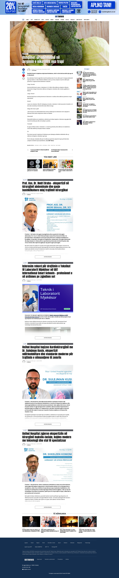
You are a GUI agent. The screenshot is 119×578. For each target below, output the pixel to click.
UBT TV (47, 546)
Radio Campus (86, 19)
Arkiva (67, 559)
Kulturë (47, 19)
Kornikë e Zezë (51, 542)
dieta (41, 145)
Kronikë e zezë (37, 19)
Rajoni (38, 542)
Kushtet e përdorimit (50, 559)
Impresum (39, 559)
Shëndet (52, 19)
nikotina (53, 145)
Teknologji (72, 19)
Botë (32, 19)
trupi (49, 145)
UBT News (34, 70)
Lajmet (27, 19)
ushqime (37, 145)
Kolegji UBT (54, 546)
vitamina (45, 145)
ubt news (58, 145)
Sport (42, 19)
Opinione (62, 19)
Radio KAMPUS (38, 546)
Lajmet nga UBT (79, 19)
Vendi (32, 542)
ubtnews (29, 194)
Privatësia (60, 559)
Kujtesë (67, 19)
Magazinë (57, 19)
